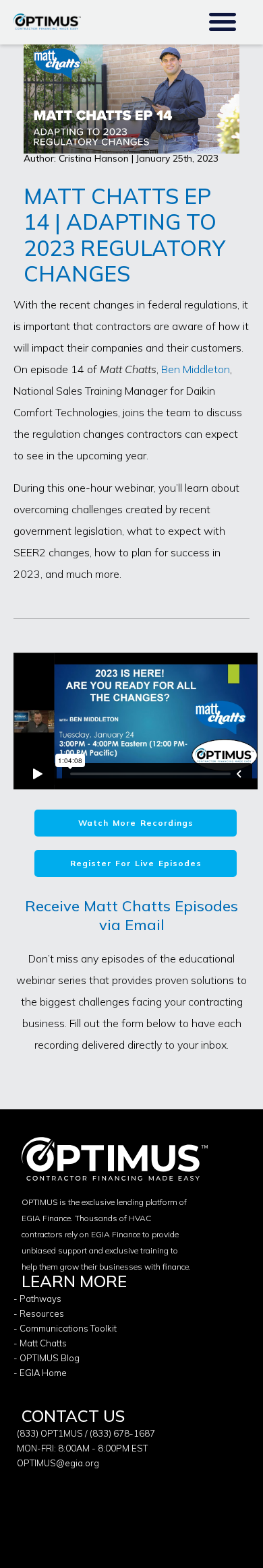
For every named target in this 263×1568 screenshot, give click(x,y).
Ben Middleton (195, 369)
